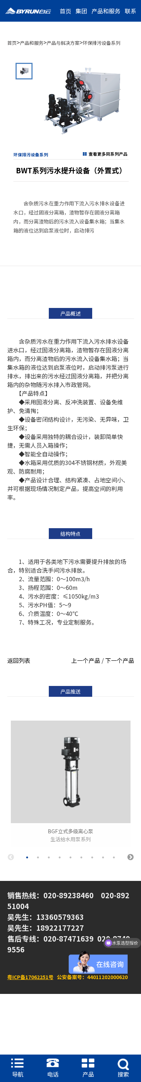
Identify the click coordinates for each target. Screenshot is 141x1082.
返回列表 (18, 660)
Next (130, 857)
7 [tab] (92, 857)
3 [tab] (48, 857)
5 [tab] (70, 857)
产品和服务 (105, 10)
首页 (65, 10)
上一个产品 (85, 660)
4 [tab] (59, 857)
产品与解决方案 (63, 42)
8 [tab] (103, 857)
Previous (10, 857)
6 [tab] (81, 857)
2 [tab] (38, 857)
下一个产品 (119, 660)
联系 (130, 10)
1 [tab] (27, 857)
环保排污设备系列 (101, 42)
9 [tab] (114, 857)
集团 (81, 10)
